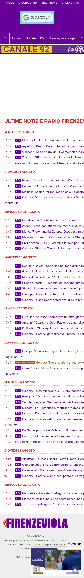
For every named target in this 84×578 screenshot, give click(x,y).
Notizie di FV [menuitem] (35, 38)
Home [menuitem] (16, 38)
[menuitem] (5, 38)
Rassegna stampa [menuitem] (62, 38)
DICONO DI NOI (28, 3)
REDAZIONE (49, 3)
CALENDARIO (70, 3)
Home (10, 3)
